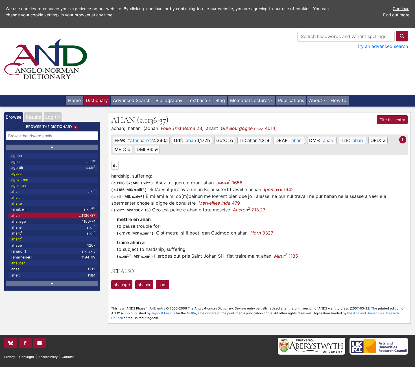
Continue (401, 8)
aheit (53, 275)
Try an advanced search (382, 46)
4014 (248, 128)
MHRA (191, 313)
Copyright (26, 357)
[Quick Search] (402, 36)
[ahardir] (53, 251)
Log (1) (52, 117)
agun (53, 161)
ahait (15, 197)
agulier (17, 156)
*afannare (138, 140)
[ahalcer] (53, 209)
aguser (17, 173)
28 (181, 128)
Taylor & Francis (163, 313)
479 (219, 203)
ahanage (53, 221)
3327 (261, 233)
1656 (230, 182)
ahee (53, 269)
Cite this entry (392, 119)
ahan (53, 215)
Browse (13, 117)
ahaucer (18, 263)
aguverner (19, 180)
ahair (53, 191)
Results (33, 117)
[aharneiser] (53, 257)
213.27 (249, 210)
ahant (53, 233)
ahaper (53, 245)
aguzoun (18, 186)
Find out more (396, 14)
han (162, 284)
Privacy (9, 357)
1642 (279, 189)
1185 (286, 256)
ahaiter (17, 203)
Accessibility (48, 357)
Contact (68, 357)
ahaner (53, 227)
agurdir (53, 167)
